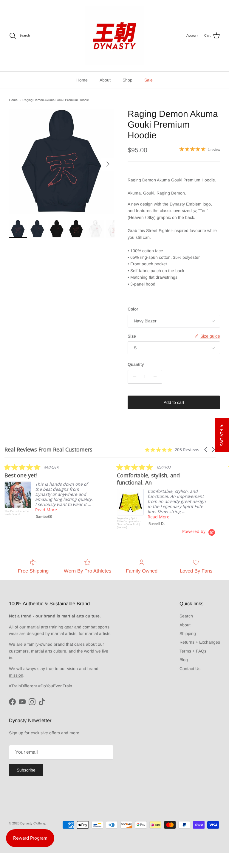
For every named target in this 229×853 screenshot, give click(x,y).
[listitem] (49, 492)
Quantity (136, 364)
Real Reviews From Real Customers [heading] (48, 449)
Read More (46, 509)
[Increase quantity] (156, 376)
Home (82, 80)
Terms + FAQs (193, 651)
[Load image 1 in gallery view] (61, 161)
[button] (206, 449)
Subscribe (26, 770)
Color (133, 309)
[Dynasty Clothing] (114, 35)
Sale (148, 80)
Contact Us (190, 668)
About (105, 80)
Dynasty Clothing (32, 823)
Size (132, 336)
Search (186, 616)
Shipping (188, 633)
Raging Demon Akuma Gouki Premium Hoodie (55, 100)
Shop (127, 80)
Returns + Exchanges (200, 642)
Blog (184, 659)
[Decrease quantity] (133, 376)
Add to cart (174, 402)
